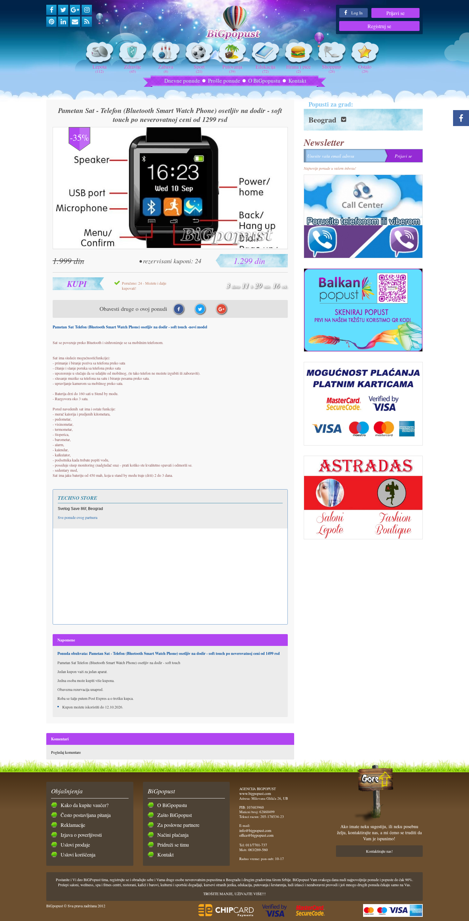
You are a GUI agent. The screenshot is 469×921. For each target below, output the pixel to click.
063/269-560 (258, 849)
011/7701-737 (256, 844)
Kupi (77, 283)
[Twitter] (63, 10)
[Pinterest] (51, 22)
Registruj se (379, 26)
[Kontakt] (75, 22)
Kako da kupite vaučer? (84, 805)
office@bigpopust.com (256, 835)
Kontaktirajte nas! (379, 851)
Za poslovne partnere (178, 824)
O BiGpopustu (264, 80)
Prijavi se (395, 13)
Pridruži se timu (173, 844)
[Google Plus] (75, 10)
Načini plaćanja (173, 834)
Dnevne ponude (182, 80)
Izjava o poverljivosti (81, 834)
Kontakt (297, 80)
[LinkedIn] (63, 22)
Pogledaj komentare (66, 752)
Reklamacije (73, 824)
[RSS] (87, 22)
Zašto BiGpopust (174, 815)
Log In (356, 13)
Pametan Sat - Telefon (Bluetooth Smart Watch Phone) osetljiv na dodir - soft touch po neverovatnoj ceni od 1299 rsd (170, 115)
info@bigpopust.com (255, 830)
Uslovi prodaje (75, 844)
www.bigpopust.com (255, 793)
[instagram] (87, 10)
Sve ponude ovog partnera (77, 517)
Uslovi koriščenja (78, 854)
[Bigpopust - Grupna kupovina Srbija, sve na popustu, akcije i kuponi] (234, 23)
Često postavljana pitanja (86, 815)
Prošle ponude (224, 80)
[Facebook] (51, 10)
